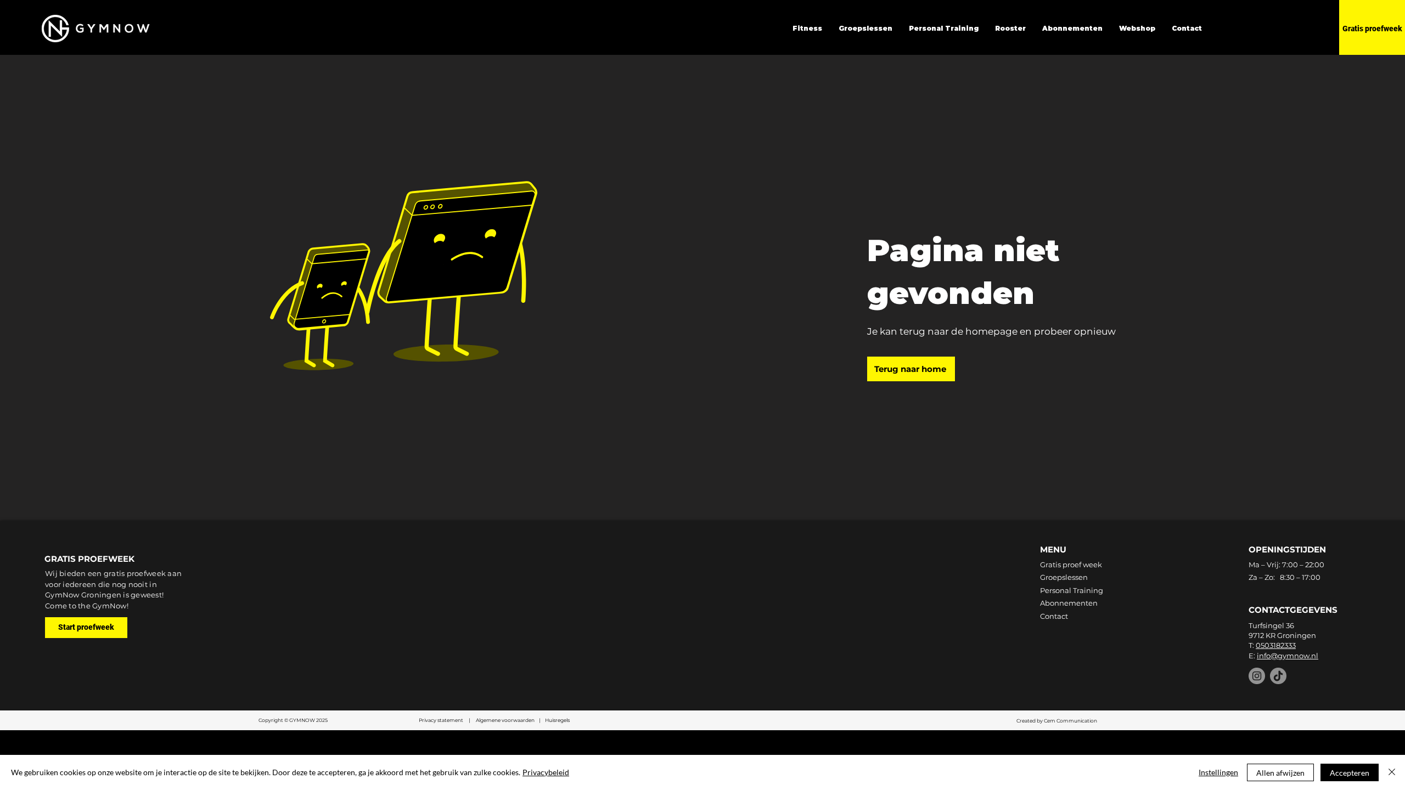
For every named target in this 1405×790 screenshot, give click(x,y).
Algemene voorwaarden (506, 720)
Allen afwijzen (1280, 772)
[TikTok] (1278, 676)
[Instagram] (1257, 676)
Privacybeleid (545, 772)
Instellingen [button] (1218, 772)
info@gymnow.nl (1287, 655)
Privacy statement (441, 720)
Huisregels (557, 720)
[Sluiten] (1391, 772)
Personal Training (1071, 590)
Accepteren (1349, 772)
